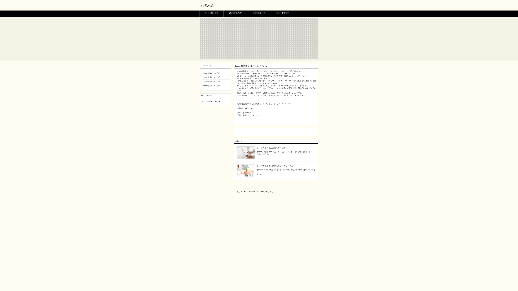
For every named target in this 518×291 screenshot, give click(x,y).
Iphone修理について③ (211, 81)
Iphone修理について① (211, 73)
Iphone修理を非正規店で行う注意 (271, 148)
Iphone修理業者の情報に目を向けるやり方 (275, 166)
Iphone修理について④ (211, 86)
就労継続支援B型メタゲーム (247, 108)
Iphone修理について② (211, 77)
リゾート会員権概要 (244, 113)
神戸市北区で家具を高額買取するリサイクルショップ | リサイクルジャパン (264, 104)
